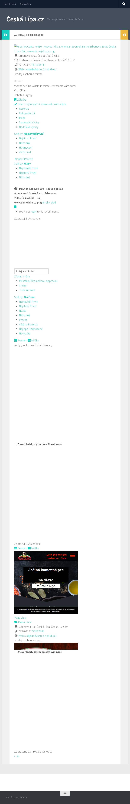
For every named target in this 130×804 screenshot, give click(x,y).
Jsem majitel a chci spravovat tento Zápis (41, 104)
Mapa (22, 118)
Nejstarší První (27, 138)
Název (22, 310)
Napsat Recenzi (23, 159)
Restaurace (24, 622)
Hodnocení (25, 147)
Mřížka (35, 340)
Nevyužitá (24, 333)
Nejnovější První (28, 168)
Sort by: (28, 134)
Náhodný (24, 143)
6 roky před (49, 202)
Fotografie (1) (27, 113)
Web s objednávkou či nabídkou (37, 69)
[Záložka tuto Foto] (15, 207)
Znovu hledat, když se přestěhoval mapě (39, 444)
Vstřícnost (25, 152)
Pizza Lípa (20, 617)
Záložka (21, 99)
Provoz (23, 320)
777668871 (37, 65)
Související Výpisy (29, 122)
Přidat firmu (10, 4)
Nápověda (25, 4)
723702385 (37, 631)
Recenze (24, 108)
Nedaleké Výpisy (28, 127)
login (33, 211)
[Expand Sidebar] (6, 35)
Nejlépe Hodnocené (31, 329)
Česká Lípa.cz (25, 19)
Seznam (22, 340)
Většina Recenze (28, 324)
